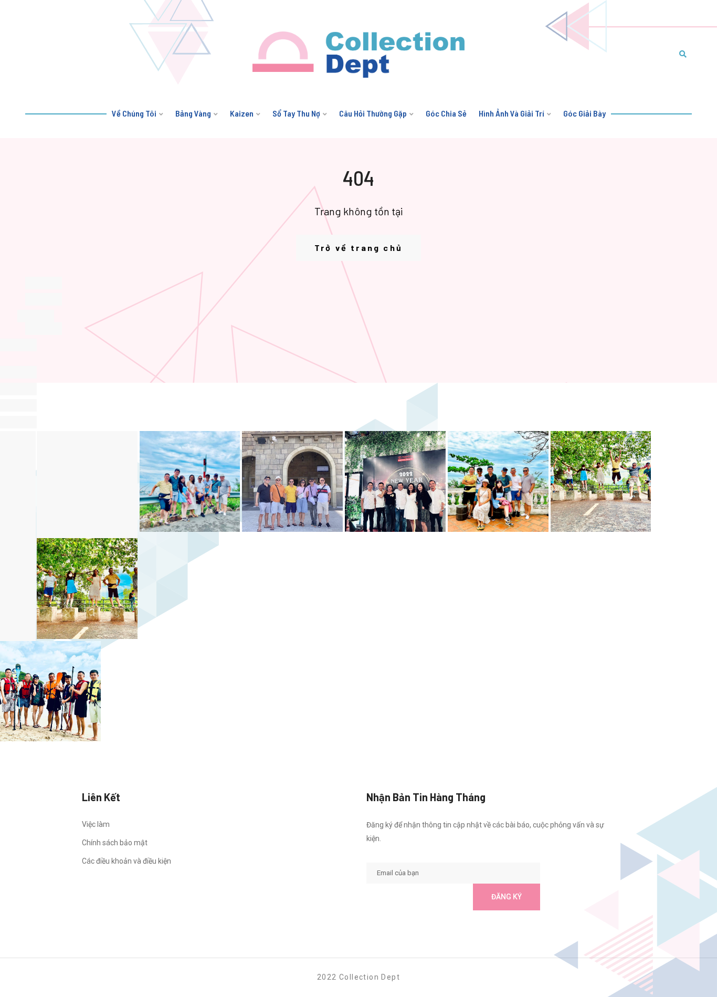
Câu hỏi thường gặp (373, 113)
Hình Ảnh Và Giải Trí (511, 113)
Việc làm (96, 824)
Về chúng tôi (134, 113)
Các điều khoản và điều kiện (126, 861)
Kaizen (242, 113)
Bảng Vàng (193, 113)
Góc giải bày (584, 113)
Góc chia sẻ (446, 113)
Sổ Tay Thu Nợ (296, 113)
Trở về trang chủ (358, 248)
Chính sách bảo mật (114, 842)
